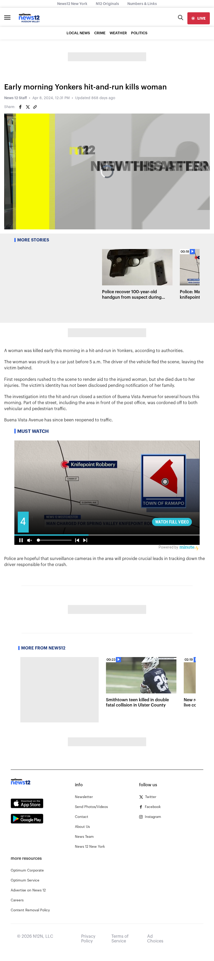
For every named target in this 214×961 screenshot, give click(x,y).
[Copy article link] (35, 107)
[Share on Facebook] (20, 107)
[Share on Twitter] (28, 107)
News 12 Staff (15, 98)
